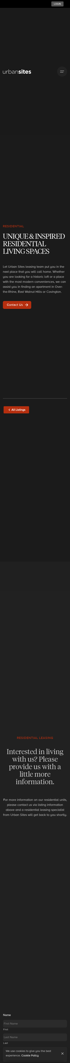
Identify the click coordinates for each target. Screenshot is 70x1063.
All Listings (18, 410)
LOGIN (57, 4)
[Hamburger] (62, 72)
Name (7, 1015)
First (5, 1029)
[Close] (62, 1053)
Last (5, 1043)
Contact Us (15, 305)
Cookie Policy (30, 1055)
